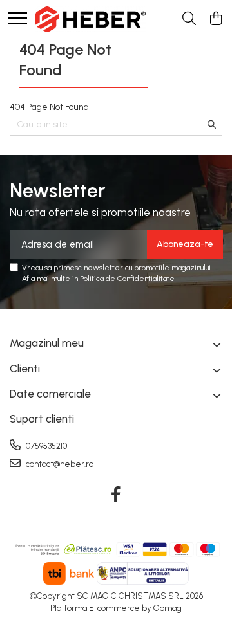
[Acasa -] (90, 19)
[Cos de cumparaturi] (215, 19)
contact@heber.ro (58, 464)
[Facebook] (116, 495)
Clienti (25, 368)
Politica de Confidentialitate (127, 278)
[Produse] (17, 19)
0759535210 (45, 446)
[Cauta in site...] (189, 19)
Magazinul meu (47, 342)
